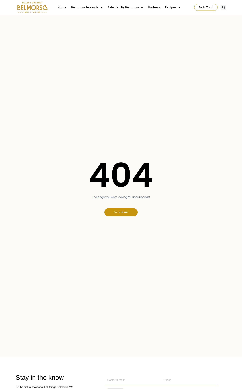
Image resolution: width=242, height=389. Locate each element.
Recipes (170, 7)
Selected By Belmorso (123, 7)
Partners (154, 7)
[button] (223, 7)
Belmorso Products (84, 7)
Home (62, 7)
